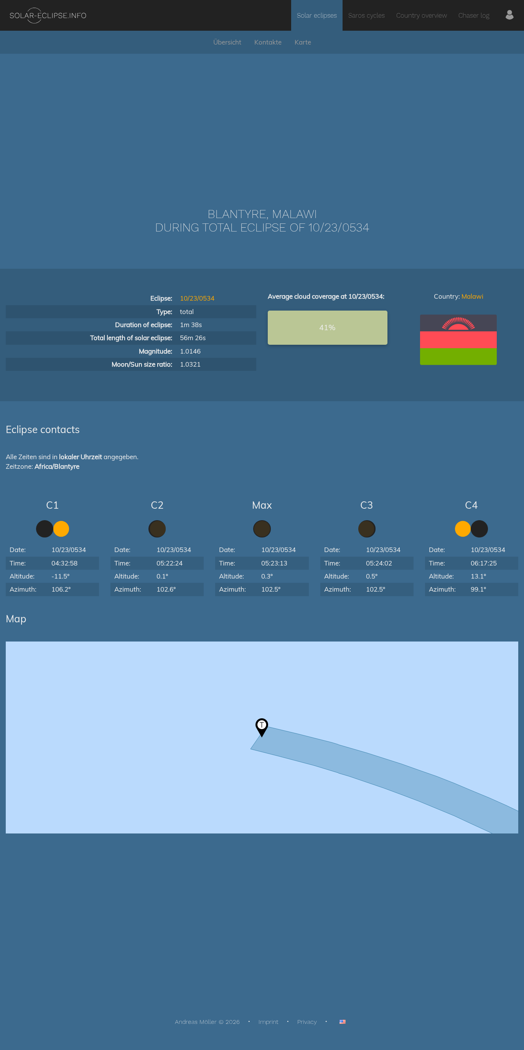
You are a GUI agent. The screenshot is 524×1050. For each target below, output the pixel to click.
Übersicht (227, 42)
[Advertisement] (262, 119)
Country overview (421, 15)
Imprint (268, 1021)
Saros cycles (366, 15)
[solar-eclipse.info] (48, 15)
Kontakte (268, 42)
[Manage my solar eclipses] (509, 15)
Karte (303, 42)
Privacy (307, 1021)
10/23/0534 (197, 298)
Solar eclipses (317, 15)
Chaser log (473, 15)
